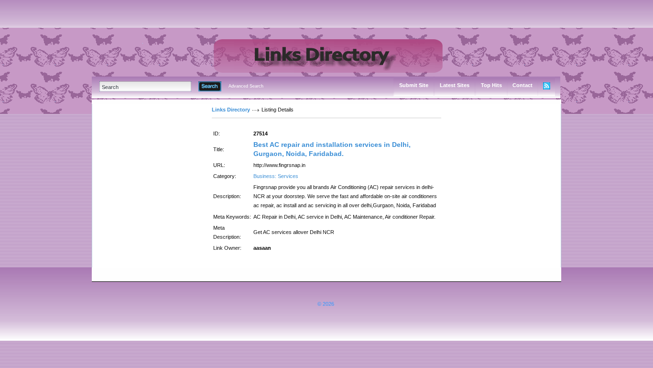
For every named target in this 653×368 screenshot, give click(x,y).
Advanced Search (246, 86)
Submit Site (413, 85)
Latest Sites (454, 85)
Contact (522, 85)
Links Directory (231, 109)
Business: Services (275, 176)
